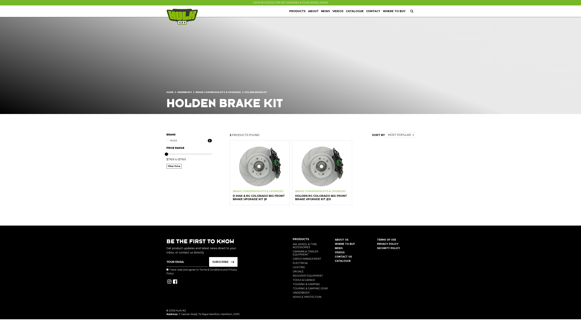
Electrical (300, 263)
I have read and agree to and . (201, 271)
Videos (337, 11)
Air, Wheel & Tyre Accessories (305, 246)
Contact (373, 11)
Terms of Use (386, 239)
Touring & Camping (306, 284)
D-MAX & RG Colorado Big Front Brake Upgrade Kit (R (259, 197)
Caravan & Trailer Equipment (305, 253)
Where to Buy (394, 11)
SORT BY (378, 135)
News (325, 11)
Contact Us (343, 256)
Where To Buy (345, 244)
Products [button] (297, 11)
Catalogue (355, 11)
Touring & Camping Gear (310, 288)
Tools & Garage (304, 280)
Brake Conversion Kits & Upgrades (258, 191)
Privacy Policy (387, 244)
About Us (341, 239)
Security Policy (388, 248)
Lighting (299, 267)
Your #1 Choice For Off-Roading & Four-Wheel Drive (290, 2)
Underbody (301, 292)
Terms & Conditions (210, 269)
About (313, 11)
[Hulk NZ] (182, 17)
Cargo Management (307, 258)
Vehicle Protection (307, 297)
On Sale (298, 271)
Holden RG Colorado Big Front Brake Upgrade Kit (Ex (321, 197)
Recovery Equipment (308, 275)
